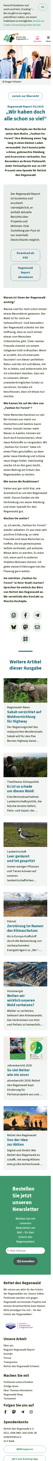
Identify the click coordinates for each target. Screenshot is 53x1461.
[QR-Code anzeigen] (25, 639)
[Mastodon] (14, 1413)
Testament (10, 1398)
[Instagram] (31, 1413)
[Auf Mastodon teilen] (25, 627)
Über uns (8, 1345)
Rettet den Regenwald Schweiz (21, 1366)
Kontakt (8, 1354)
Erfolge (11, 1386)
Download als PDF (25, 255)
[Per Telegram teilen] (37, 615)
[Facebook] (5, 1413)
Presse (7, 1358)
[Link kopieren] (13, 615)
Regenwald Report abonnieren (25, 272)
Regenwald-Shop (13, 1394)
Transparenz (11, 1362)
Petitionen (18, 1382)
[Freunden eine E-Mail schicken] (37, 627)
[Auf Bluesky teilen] (13, 627)
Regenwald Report (19, 1349)
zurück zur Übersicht (25, 96)
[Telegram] (22, 1413)
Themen (18, 1390)
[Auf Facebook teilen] (25, 615)
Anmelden (27, 1261)
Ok (42, 7)
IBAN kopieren (24, 1449)
